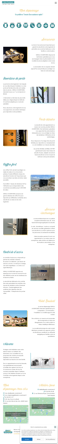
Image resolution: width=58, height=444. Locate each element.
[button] (55, 427)
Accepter (27, 439)
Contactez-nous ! (18, 433)
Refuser (38, 439)
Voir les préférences (50, 439)
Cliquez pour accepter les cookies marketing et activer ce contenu (15, 414)
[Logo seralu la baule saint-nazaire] (8, 3)
